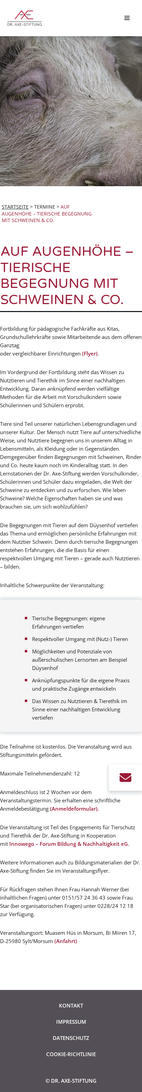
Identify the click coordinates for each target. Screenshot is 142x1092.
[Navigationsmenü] (127, 17)
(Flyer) (90, 353)
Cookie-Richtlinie (71, 1054)
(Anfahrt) (65, 941)
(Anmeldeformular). (74, 808)
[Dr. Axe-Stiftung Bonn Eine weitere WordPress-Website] (26, 18)
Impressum (71, 1021)
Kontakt (71, 1005)
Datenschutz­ (71, 1037)
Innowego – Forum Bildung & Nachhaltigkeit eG (68, 843)
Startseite (15, 206)
